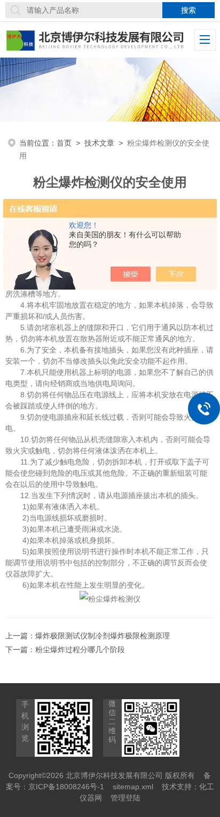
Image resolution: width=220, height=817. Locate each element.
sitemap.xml (133, 786)
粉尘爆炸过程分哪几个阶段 (80, 649)
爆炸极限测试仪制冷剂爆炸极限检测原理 (102, 635)
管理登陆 (125, 798)
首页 (64, 143)
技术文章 (99, 143)
